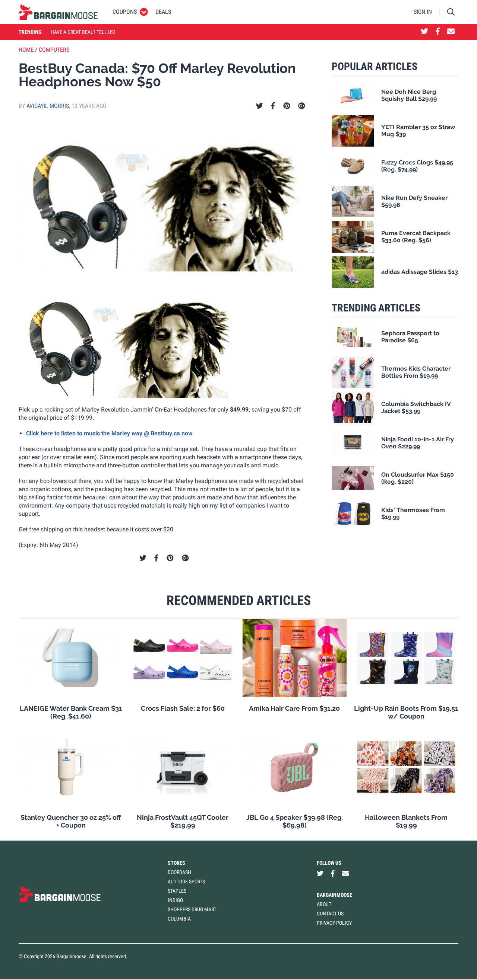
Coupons (125, 11)
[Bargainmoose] (58, 12)
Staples (177, 891)
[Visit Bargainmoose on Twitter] (424, 32)
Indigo (175, 900)
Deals (163, 11)
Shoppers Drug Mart (192, 909)
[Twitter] (259, 106)
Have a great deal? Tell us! (83, 32)
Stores (176, 863)
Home (26, 49)
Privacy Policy (334, 923)
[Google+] (301, 106)
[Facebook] (273, 106)
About (324, 904)
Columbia (179, 919)
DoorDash (179, 872)
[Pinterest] (286, 106)
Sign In (423, 11)
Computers (54, 49)
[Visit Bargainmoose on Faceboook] (437, 32)
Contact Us (330, 913)
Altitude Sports (186, 881)
